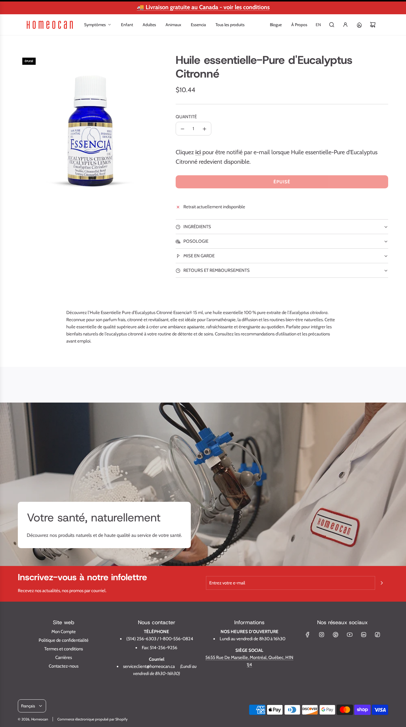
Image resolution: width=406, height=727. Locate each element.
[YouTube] (349, 634)
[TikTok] (377, 634)
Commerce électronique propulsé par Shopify (92, 719)
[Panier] (372, 24)
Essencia (198, 24)
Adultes (149, 24)
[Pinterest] (335, 634)
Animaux (173, 24)
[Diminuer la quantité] (182, 128)
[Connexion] (345, 24)
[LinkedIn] (363, 634)
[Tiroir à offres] (359, 24)
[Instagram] (321, 634)
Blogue (276, 24)
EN (318, 24)
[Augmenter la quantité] (204, 128)
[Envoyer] (381, 582)
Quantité (186, 117)
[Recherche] (331, 24)
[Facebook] (307, 634)
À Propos (299, 24)
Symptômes (95, 24)
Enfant (127, 24)
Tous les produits (230, 24)
